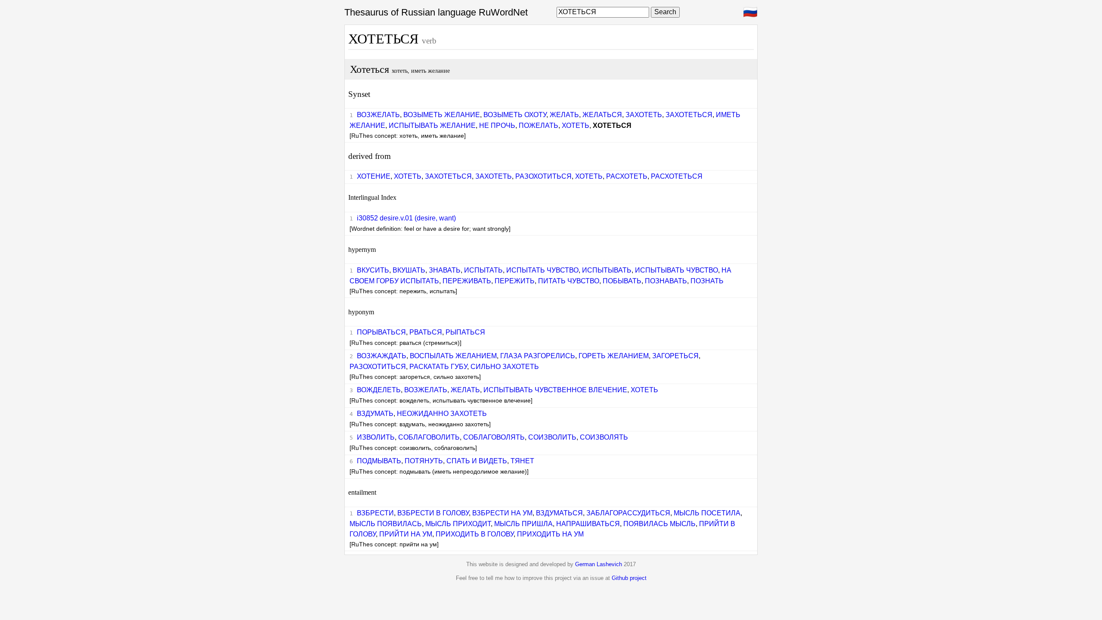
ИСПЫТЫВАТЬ (606, 270)
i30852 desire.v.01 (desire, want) (406, 218)
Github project (629, 578)
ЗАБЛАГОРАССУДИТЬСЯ (628, 513)
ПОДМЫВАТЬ (379, 461)
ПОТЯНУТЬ (424, 461)
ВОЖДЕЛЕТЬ (379, 390)
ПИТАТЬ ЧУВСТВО (568, 281)
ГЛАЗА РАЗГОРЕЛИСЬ (537, 356)
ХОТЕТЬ (575, 125)
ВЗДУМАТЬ (375, 413)
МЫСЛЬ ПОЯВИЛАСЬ (386, 523)
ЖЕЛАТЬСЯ (602, 114)
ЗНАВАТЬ (445, 270)
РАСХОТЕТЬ (626, 176)
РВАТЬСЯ (425, 332)
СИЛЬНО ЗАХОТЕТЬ (505, 366)
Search (665, 12)
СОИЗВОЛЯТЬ (604, 437)
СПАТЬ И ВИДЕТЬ (476, 461)
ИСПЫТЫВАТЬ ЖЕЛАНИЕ (432, 125)
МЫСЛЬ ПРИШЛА (523, 523)
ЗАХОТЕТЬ (643, 114)
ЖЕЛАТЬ (564, 114)
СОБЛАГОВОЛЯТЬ (494, 437)
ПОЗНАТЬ (707, 281)
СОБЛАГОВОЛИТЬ (429, 437)
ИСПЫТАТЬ (483, 270)
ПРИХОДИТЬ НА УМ (550, 534)
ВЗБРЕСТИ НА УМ (502, 513)
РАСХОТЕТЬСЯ (677, 176)
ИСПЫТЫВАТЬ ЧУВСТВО (676, 270)
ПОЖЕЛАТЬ (538, 125)
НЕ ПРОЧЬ (497, 125)
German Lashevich (598, 564)
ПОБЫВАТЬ (622, 281)
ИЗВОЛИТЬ (376, 437)
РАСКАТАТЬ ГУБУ (438, 366)
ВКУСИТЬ (373, 270)
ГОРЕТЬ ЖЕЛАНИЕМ (614, 356)
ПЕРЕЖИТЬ (515, 281)
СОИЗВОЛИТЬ (552, 437)
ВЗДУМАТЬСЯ (559, 513)
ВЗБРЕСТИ (375, 513)
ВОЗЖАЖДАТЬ (381, 356)
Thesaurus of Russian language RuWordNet (436, 12)
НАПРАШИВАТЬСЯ (588, 523)
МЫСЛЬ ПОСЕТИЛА (707, 513)
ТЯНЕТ (522, 461)
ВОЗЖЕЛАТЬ (378, 114)
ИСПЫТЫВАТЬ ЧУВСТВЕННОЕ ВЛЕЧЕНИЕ (555, 390)
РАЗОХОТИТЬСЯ (543, 176)
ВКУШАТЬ (409, 270)
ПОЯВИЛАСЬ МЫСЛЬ (659, 523)
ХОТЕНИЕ (373, 176)
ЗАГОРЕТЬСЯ (675, 356)
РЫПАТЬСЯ (465, 332)
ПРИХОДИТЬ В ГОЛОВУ (475, 534)
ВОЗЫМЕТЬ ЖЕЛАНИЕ (441, 114)
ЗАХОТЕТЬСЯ (689, 114)
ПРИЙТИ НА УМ (405, 534)
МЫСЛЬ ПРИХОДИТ (458, 523)
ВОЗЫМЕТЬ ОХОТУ (514, 114)
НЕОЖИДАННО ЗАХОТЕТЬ (442, 413)
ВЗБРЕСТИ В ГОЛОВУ (433, 513)
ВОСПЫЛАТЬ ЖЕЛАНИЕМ (453, 356)
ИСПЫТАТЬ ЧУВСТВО (542, 270)
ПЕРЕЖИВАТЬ (467, 281)
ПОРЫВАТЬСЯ (381, 332)
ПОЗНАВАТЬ (666, 281)
